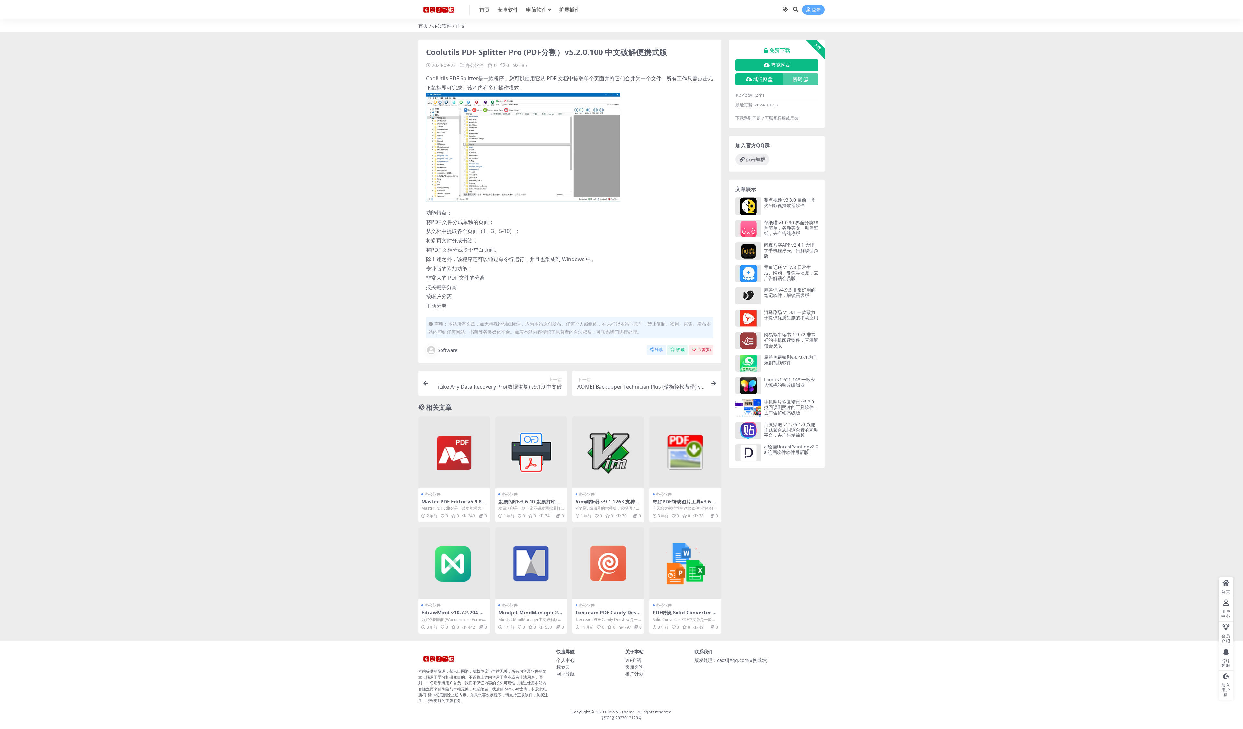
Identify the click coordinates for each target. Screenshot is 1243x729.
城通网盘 (763, 79)
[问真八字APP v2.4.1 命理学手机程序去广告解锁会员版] (748, 251)
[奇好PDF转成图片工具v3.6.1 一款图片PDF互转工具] (685, 452)
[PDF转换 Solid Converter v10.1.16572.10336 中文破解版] (685, 563)
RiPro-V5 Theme (619, 712)
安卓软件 (508, 9)
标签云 (563, 667)
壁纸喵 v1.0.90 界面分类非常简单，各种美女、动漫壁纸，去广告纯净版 (791, 228)
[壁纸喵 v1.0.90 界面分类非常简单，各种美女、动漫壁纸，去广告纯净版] (748, 228)
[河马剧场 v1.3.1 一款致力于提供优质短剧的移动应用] (748, 318)
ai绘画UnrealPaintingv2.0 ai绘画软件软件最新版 (791, 449)
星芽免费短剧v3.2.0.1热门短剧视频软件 (790, 360)
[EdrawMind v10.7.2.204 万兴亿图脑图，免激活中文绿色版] (454, 563)
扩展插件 (569, 9)
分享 (659, 349)
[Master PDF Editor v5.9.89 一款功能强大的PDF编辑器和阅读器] (454, 452)
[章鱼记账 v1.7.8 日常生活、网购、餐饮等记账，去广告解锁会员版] (748, 273)
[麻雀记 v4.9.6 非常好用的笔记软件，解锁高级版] (748, 295)
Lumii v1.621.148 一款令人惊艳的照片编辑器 (789, 382)
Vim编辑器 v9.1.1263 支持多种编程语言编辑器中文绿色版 (608, 504)
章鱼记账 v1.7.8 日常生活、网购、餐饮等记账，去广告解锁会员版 (791, 272)
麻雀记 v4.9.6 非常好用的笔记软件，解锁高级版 (789, 292)
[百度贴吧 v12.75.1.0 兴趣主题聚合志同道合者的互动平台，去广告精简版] (748, 430)
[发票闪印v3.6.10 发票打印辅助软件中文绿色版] (531, 452)
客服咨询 (634, 667)
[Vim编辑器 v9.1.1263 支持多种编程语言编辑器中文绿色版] (608, 452)
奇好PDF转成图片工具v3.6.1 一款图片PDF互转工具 (684, 504)
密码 (797, 79)
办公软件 (442, 25)
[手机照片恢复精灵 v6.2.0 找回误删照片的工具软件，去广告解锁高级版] (748, 407)
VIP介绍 (633, 660)
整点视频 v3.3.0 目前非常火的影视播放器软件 (789, 202)
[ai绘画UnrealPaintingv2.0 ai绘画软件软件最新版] (748, 452)
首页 (484, 9)
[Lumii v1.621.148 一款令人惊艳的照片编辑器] (748, 385)
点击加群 (755, 159)
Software (447, 350)
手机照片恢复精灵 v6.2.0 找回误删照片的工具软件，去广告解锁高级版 (791, 407)
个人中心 (565, 660)
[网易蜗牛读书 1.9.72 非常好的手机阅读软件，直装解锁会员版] (748, 340)
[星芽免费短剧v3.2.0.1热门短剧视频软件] (748, 363)
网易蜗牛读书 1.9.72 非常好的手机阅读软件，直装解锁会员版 (791, 339)
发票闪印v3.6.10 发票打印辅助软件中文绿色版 (529, 504)
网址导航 (565, 674)
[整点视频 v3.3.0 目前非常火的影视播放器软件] (748, 206)
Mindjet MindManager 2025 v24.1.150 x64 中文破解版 (531, 615)
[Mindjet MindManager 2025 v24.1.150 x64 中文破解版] (531, 563)
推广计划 (634, 674)
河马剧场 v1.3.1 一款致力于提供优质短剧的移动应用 (791, 315)
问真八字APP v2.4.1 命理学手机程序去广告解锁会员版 (791, 250)
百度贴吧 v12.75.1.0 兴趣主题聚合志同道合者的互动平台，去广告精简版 (791, 429)
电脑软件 (536, 9)
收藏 (680, 349)
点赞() (704, 349)
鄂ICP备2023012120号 (621, 718)
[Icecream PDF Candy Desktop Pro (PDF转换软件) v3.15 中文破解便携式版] (608, 563)
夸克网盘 (780, 65)
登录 (816, 9)
